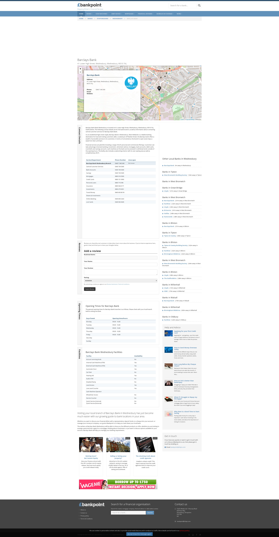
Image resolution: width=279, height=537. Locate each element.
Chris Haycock (128, 534)
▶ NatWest (166, 204)
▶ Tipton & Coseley (169, 236)
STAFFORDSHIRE (102, 19)
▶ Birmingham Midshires (171, 254)
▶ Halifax (165, 213)
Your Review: (88, 268)
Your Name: (88, 261)
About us (83, 510)
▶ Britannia (166, 210)
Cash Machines (101, 14)
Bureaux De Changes (165, 14)
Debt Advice (116, 14)
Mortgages (129, 14)
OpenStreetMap (190, 119)
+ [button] (80, 68)
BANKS (90, 19)
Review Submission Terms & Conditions (118, 284)
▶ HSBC (165, 291)
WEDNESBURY (117, 19)
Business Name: (89, 255)
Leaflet (182, 119)
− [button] (80, 72)
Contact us (84, 513)
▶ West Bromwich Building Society (174, 175)
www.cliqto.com (106, 534)
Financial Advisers (145, 14)
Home (81, 14)
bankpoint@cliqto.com (178, 447)
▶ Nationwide (167, 217)
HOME (81, 19)
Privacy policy (85, 516)
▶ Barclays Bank (168, 165)
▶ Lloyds (165, 191)
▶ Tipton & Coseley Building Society (175, 245)
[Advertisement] (139, 40)
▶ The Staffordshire (169, 278)
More (179, 14)
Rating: (86, 277)
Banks (89, 14)
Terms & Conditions (87, 519)
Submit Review (89, 289)
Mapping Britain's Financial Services (90, 9)
